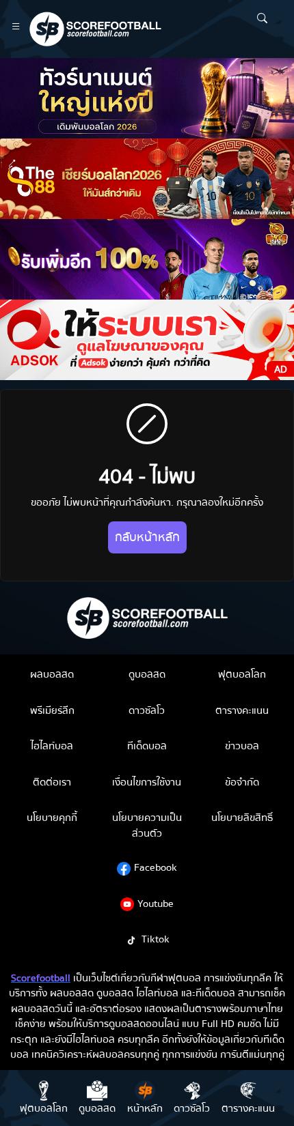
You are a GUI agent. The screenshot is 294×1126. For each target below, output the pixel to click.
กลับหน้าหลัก (147, 537)
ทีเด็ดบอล (147, 746)
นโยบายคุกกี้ (52, 817)
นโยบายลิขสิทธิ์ (242, 817)
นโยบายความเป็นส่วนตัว (147, 825)
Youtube (155, 903)
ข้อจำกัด (242, 782)
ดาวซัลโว (147, 710)
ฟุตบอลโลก (242, 674)
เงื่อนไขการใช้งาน (146, 782)
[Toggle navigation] (16, 29)
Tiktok (156, 939)
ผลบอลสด (52, 674)
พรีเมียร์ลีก (52, 710)
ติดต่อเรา (52, 782)
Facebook (155, 867)
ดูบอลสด (147, 674)
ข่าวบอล (242, 746)
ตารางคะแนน (242, 710)
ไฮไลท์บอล (52, 746)
